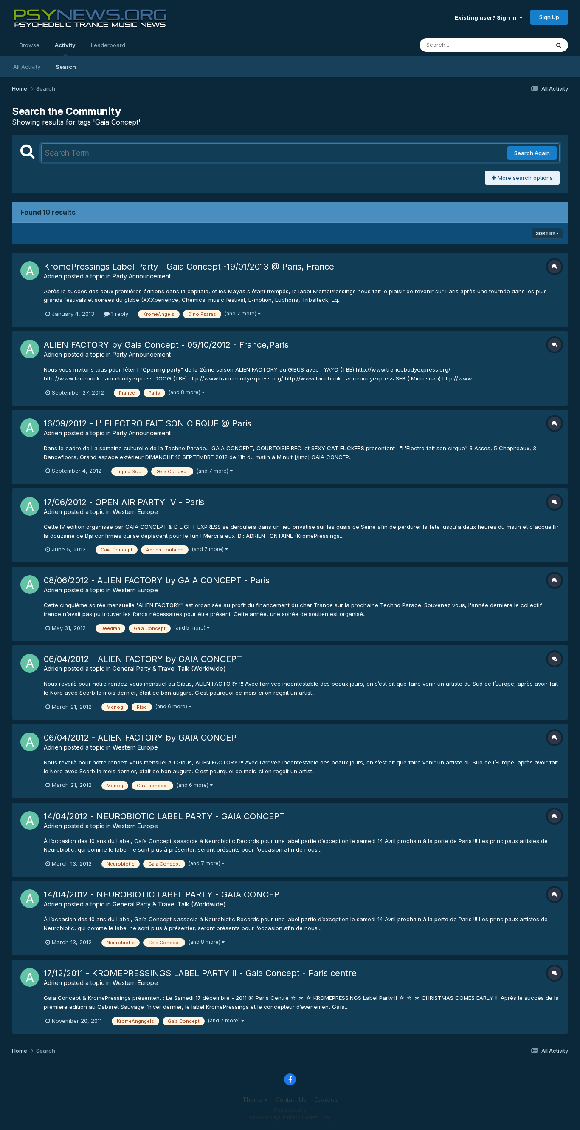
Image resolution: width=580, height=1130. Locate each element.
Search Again (532, 153)
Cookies (326, 1099)
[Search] (558, 45)
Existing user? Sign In (487, 17)
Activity (65, 45)
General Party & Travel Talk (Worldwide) (169, 668)
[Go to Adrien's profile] (29, 270)
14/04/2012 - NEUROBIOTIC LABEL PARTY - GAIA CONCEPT (164, 816)
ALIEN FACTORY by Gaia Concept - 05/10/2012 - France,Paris (166, 345)
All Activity (26, 66)
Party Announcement (142, 276)
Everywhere (523, 45)
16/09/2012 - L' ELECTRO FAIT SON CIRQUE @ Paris (147, 423)
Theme (253, 1099)
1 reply (119, 313)
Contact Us (291, 1099)
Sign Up (549, 17)
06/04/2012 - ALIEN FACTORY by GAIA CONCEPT (143, 659)
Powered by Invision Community (290, 1117)
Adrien (53, 276)
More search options (524, 177)
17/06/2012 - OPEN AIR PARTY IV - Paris (124, 502)
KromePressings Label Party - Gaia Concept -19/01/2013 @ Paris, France (189, 266)
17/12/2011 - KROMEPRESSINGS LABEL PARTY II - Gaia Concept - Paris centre (200, 973)
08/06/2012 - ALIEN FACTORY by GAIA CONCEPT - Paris (157, 580)
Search (66, 66)
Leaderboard (108, 45)
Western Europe (135, 511)
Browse (29, 45)
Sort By (546, 233)
